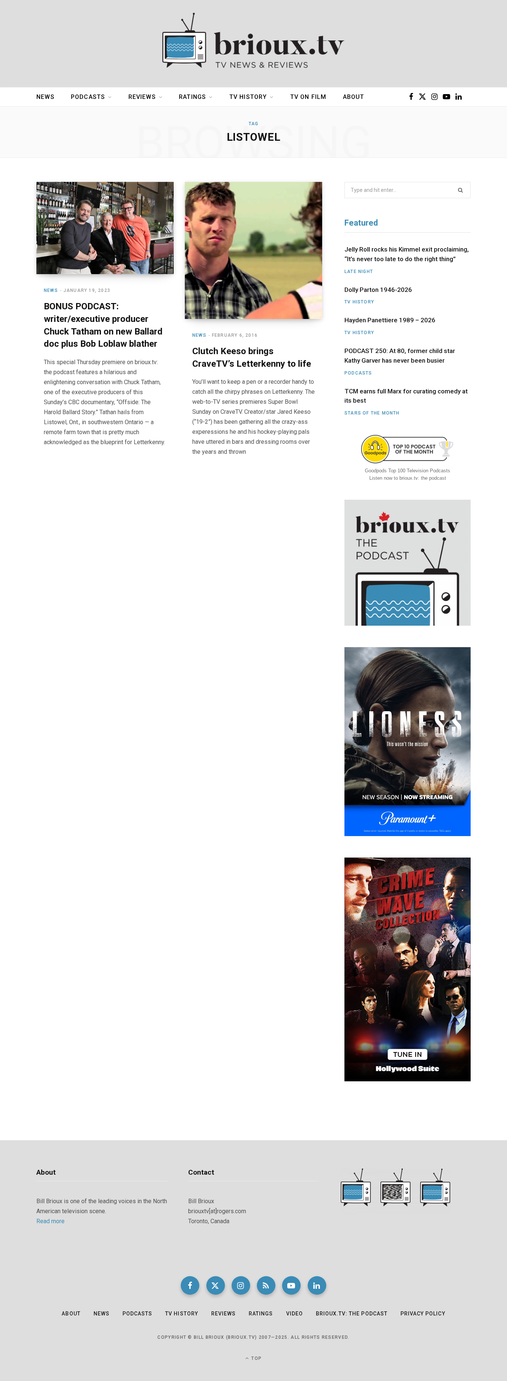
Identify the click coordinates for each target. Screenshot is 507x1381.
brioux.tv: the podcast (351, 1314)
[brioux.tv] (253, 44)
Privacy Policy (422, 1314)
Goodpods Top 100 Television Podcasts (407, 470)
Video (294, 1314)
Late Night (358, 271)
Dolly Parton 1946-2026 (378, 289)
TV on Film (308, 96)
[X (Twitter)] (215, 1285)
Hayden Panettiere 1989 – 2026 (389, 320)
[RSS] (266, 1285)
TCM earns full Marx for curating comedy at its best (406, 396)
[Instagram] (241, 1285)
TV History (248, 96)
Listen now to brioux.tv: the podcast (407, 478)
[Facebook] (190, 1285)
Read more (50, 1221)
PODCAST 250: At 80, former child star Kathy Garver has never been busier (399, 355)
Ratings (192, 96)
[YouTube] (291, 1285)
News (45, 96)
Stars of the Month (372, 413)
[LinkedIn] (317, 1285)
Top (256, 1358)
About (353, 96)
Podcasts (88, 96)
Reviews (142, 96)
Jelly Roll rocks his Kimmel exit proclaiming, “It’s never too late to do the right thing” (406, 254)
